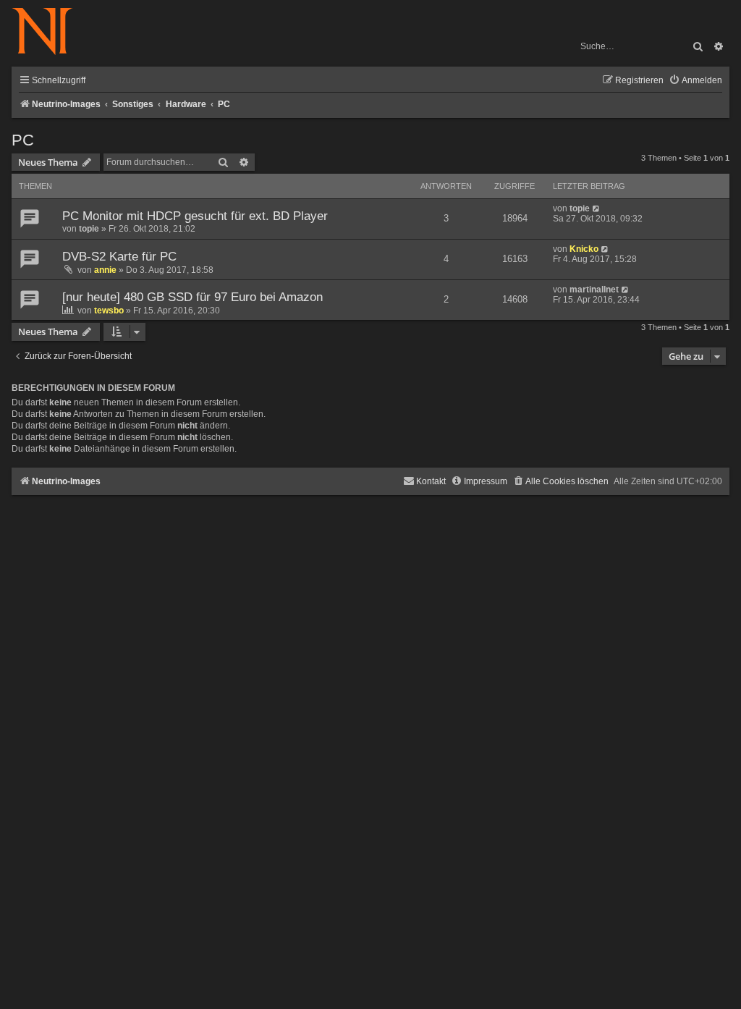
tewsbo (109, 310)
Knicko (583, 249)
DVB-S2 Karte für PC (119, 256)
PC (23, 140)
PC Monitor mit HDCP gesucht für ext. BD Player (195, 216)
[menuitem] (695, 80)
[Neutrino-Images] (50, 32)
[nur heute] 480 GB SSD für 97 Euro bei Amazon (192, 297)
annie (105, 270)
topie (89, 229)
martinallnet (594, 289)
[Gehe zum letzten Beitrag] (596, 208)
